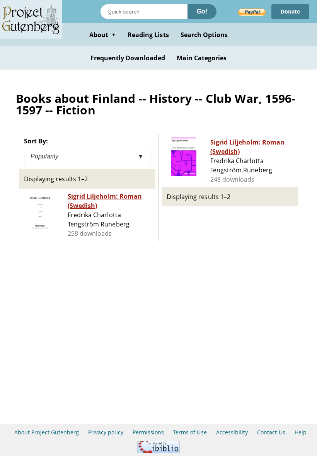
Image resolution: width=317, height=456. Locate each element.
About (102, 35)
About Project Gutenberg (46, 432)
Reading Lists (148, 35)
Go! (202, 11)
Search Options (204, 35)
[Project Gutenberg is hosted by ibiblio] (158, 451)
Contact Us (271, 432)
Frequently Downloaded (127, 58)
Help (301, 432)
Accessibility (232, 432)
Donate (290, 11)
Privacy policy (105, 432)
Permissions (148, 432)
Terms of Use (189, 432)
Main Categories (202, 58)
